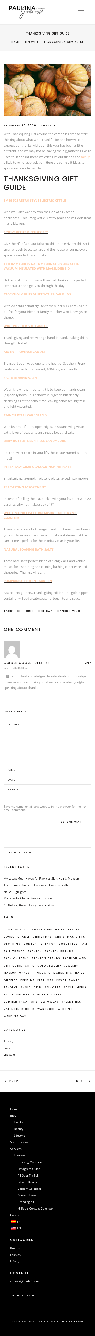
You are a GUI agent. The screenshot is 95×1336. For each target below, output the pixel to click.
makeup (10, 973)
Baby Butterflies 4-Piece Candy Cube (35, 441)
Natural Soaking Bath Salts (29, 549)
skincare (52, 987)
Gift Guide (26, 611)
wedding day (15, 1016)
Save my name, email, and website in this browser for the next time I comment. (45, 808)
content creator (39, 944)
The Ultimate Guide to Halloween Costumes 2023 (37, 885)
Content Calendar (29, 1188)
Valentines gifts (19, 1009)
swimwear (50, 1002)
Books (9, 937)
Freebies (20, 1155)
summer (23, 994)
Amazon (22, 929)
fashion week (75, 958)
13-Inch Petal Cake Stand (25, 415)
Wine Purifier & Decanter (26, 326)
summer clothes (47, 994)
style (8, 994)
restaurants (68, 980)
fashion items (16, 958)
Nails (80, 973)
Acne (8, 929)
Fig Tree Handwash (20, 377)
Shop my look (19, 1142)
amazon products (48, 929)
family (85, 157)
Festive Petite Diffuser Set (26, 232)
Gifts (30, 966)
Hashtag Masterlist (30, 1162)
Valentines (71, 1002)
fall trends (14, 951)
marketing (62, 973)
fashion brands (59, 951)
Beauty (8, 1041)
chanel (23, 937)
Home (15, 42)
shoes (25, 987)
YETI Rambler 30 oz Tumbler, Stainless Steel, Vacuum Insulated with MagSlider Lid (42, 265)
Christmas (42, 937)
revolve (11, 987)
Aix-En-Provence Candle (24, 351)
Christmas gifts (70, 937)
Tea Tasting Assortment (25, 487)
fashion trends (46, 958)
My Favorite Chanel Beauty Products (28, 898)
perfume (27, 980)
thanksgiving (67, 611)
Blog (13, 1115)
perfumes (45, 980)
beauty (74, 929)
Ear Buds (63, 294)
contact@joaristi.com (24, 1281)
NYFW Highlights (15, 892)
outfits (11, 980)
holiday (45, 611)
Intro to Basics (27, 1182)
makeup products (35, 973)
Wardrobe (46, 1009)
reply (87, 662)
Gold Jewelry (49, 966)
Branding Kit (26, 1202)
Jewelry (71, 966)
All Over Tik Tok (28, 1175)
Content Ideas (27, 1195)
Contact (15, 1215)
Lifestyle (32, 42)
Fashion (35, 951)
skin (38, 987)
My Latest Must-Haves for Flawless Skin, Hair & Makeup (41, 878)
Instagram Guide (29, 1169)
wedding (65, 1009)
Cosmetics (68, 944)
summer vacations (21, 1002)
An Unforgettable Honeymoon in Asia (29, 905)
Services (16, 1149)
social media (75, 987)
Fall (84, 944)
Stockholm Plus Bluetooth (28, 294)
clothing (12, 944)
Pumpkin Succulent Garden (28, 581)
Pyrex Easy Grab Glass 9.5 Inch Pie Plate (37, 467)
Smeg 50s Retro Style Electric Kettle (35, 200)
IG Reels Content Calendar (35, 1208)
